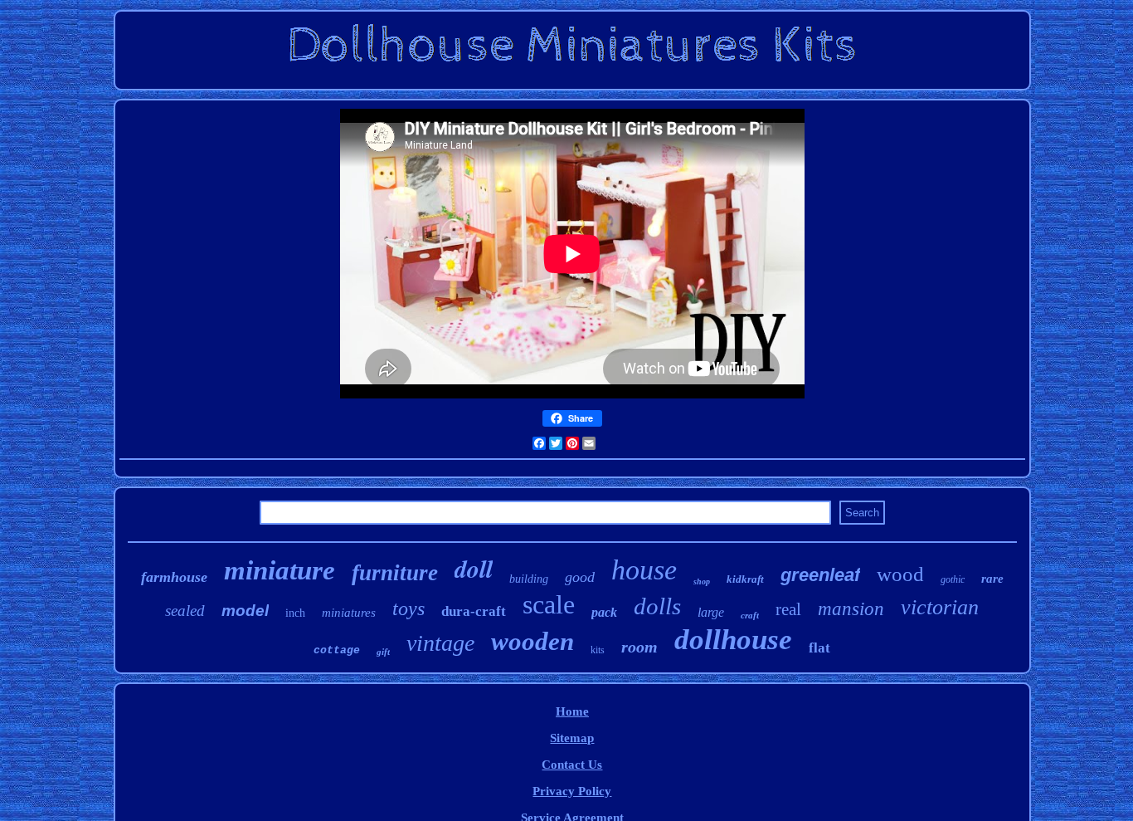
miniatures (349, 612)
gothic (953, 579)
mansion (851, 609)
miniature (279, 570)
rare (992, 578)
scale (549, 604)
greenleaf (820, 574)
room (639, 647)
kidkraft (745, 579)
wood (900, 574)
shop (701, 581)
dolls (657, 606)
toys (408, 608)
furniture (395, 572)
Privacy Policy (571, 791)
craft (750, 615)
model (245, 610)
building (528, 579)
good (580, 577)
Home (572, 711)
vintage (440, 643)
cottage (337, 650)
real (788, 609)
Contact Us (572, 764)
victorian (940, 607)
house (644, 570)
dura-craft (473, 611)
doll (474, 568)
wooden (532, 641)
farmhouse (174, 577)
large (711, 612)
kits (598, 650)
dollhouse (733, 639)
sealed (185, 610)
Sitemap (572, 738)
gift (383, 652)
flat (819, 648)
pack (604, 612)
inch (295, 613)
